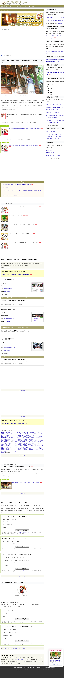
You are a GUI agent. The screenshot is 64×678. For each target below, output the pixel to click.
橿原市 (27, 437)
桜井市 (36, 440)
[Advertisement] (22, 42)
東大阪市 (8, 432)
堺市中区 (26, 445)
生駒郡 (14, 440)
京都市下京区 (21, 435)
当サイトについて (8, 6)
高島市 (11, 451)
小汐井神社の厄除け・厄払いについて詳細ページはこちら (15, 357)
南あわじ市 (14, 445)
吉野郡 (19, 439)
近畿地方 (3, 452)
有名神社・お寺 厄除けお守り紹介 (53, 134)
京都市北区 (13, 436)
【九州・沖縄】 (56, 138)
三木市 (14, 444)
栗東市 (2, 448)
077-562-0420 (7, 291)
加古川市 (11, 437)
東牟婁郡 (39, 447)
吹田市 (24, 436)
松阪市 (38, 435)
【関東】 (56, 136)
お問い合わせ (31, 6)
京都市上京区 (9, 433)
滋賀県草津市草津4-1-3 (9, 288)
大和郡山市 (22, 441)
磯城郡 (40, 448)
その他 (4, 527)
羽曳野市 (25, 449)
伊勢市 (27, 435)
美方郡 (19, 449)
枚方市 (22, 437)
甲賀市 (35, 448)
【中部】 (60, 136)
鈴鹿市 (40, 432)
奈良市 (2, 433)
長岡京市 (38, 443)
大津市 (29, 436)
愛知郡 (22, 447)
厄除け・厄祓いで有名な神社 (9, 519)
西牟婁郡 (31, 449)
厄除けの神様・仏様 (50, 131)
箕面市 (6, 436)
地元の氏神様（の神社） (8, 524)
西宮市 (36, 433)
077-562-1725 (7, 321)
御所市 (39, 441)
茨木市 (35, 436)
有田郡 (33, 447)
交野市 (30, 440)
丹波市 (19, 444)
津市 (31, 433)
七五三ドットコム (50, 150)
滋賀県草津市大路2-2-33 (9, 347)
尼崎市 (26, 433)
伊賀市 (7, 435)
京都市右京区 (7, 439)
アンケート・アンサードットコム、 (24, 532)
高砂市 (32, 437)
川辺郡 (6, 447)
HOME (2, 6)
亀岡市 (29, 444)
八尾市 (19, 436)
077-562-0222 (7, 350)
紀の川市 (14, 449)
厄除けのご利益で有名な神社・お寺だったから (13, 557)
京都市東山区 (33, 432)
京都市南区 (7, 440)
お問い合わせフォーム (20, 659)
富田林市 (38, 445)
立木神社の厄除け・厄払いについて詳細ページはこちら (14, 297)
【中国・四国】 (49, 138)
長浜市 (5, 451)
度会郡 (12, 447)
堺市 (13, 432)
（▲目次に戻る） (22, 390)
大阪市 (2, 432)
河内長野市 (3, 443)
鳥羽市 (16, 451)
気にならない (6, 616)
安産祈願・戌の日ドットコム (52, 152)
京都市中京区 (4, 437)
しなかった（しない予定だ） (9, 543)
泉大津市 (14, 448)
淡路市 (9, 443)
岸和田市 (38, 439)
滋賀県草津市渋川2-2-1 (9, 318)
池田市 (7, 448)
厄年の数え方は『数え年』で (52, 112)
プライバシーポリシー (18, 6)
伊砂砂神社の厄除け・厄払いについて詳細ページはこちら (15, 327)
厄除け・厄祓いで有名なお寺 (9, 521)
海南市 (19, 448)
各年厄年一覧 (61, 23)
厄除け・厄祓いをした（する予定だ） (11, 541)
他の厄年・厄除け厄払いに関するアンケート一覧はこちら (15, 648)
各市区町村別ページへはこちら (9, 187)
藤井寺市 (20, 440)
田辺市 (29, 448)
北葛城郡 (7, 445)
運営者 (26, 6)
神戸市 (18, 432)
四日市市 (14, 435)
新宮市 (27, 447)
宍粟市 (31, 445)
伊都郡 (16, 441)
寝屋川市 (31, 439)
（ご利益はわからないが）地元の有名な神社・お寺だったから (17, 560)
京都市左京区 (25, 432)
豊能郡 (37, 449)
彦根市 (17, 447)
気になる (5, 613)
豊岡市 (25, 443)
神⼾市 (2, 449)
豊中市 (21, 433)
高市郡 (2, 444)
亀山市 (24, 444)
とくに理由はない (7, 565)
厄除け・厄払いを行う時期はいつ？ (54, 104)
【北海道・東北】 (50, 136)
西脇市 (20, 443)
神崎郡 (7, 449)
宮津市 (34, 441)
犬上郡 (24, 448)
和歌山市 (25, 439)
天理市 (28, 441)
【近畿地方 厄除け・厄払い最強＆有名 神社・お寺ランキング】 (15, 274)
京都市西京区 (37, 444)
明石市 (17, 437)
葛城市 (15, 443)
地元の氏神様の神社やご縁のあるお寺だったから (14, 562)
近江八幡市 (31, 443)
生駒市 (5, 441)
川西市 (25, 440)
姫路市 (16, 433)
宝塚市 (32, 435)
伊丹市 (14, 439)
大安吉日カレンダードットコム (53, 155)
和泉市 (20, 445)
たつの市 (8, 444)
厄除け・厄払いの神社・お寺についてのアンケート (14, 195)
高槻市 (40, 436)
